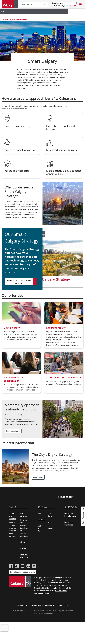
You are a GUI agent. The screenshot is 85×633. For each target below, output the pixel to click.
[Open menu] (80, 4)
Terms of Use (37, 605)
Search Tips (63, 605)
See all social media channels (22, 572)
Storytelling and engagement (63, 377)
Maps (50, 522)
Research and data (24, 555)
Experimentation (56, 327)
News (50, 528)
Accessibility (50, 605)
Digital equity (12, 327)
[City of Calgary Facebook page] (11, 566)
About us (24, 542)
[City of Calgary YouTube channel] (22, 566)
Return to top (65, 496)
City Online (51, 514)
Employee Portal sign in (70, 514)
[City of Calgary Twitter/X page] (34, 566)
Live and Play (39, 528)
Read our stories (13, 431)
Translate (73, 6)
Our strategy (24, 514)
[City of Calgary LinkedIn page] (28, 566)
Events (23, 548)
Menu (3, 11)
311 (39, 513)
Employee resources (68, 523)
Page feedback (83, 517)
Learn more (38, 477)
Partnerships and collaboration (14, 379)
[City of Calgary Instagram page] (17, 566)
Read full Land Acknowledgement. (50, 592)
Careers (41, 519)
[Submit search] (46, 4)
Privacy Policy (23, 605)
